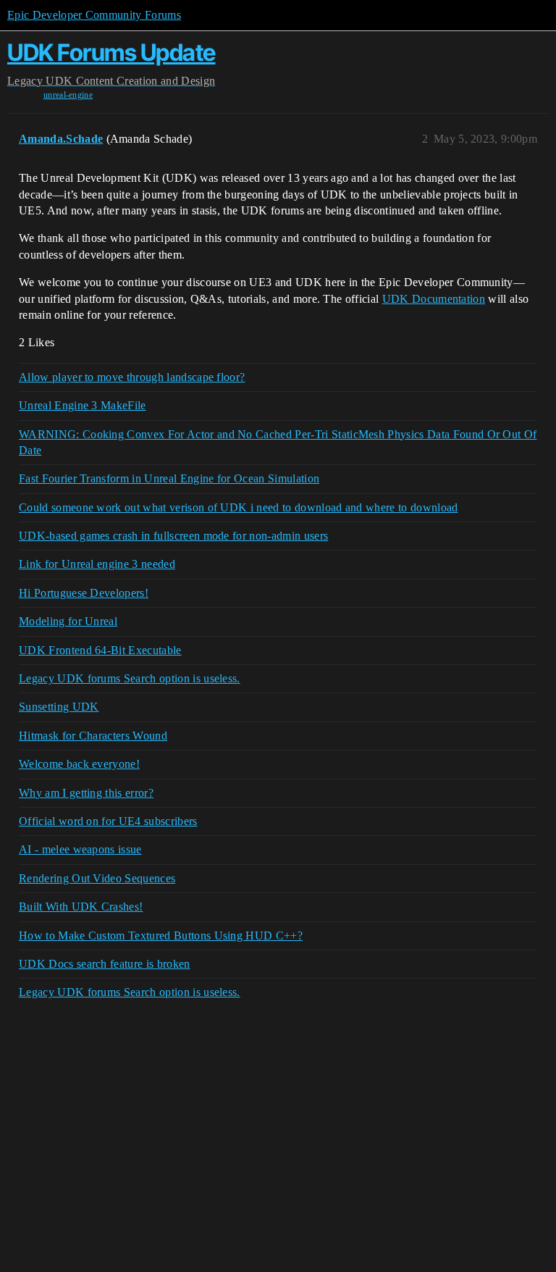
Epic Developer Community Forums (94, 15)
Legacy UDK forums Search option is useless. (129, 678)
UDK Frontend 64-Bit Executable (100, 650)
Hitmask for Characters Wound (93, 735)
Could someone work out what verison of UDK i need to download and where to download (238, 507)
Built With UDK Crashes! (81, 906)
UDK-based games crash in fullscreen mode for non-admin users (173, 536)
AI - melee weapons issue (80, 849)
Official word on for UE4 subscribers (108, 821)
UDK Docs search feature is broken (104, 964)
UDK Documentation (433, 299)
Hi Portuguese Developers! (83, 593)
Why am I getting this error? (86, 793)
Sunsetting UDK (58, 706)
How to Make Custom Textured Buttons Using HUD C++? (161, 935)
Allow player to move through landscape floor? (132, 377)
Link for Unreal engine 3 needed (97, 564)
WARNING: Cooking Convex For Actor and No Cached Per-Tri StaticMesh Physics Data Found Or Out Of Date (277, 442)
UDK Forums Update (111, 52)
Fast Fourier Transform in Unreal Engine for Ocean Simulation (169, 478)
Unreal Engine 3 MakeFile (82, 405)
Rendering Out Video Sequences (97, 878)
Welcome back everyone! (79, 764)
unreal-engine (68, 95)
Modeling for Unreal (68, 621)
